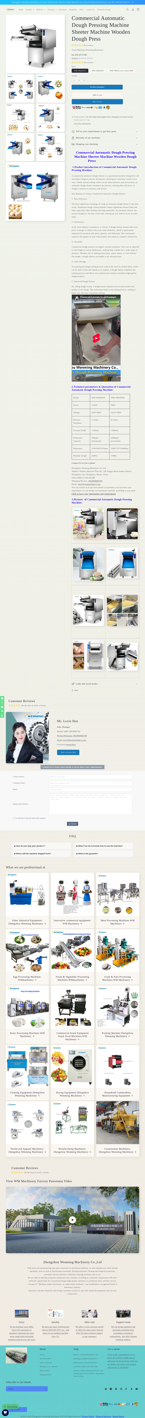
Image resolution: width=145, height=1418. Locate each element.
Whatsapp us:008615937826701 (85, 1358)
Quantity (74, 76)
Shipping (75, 58)
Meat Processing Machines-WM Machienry (118, 922)
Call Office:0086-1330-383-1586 (86, 1366)
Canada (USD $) (14, 1409)
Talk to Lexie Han (68, 752)
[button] (30, 9)
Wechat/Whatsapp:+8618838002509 (72, 736)
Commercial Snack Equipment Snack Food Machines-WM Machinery (72, 1036)
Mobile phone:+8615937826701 (85, 1363)
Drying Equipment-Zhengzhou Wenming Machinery (72, 1094)
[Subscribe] (45, 1389)
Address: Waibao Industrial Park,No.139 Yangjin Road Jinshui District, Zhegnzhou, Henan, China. (89, 1373)
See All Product (45, 1358)
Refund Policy (45, 1370)
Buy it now (97, 102)
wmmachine (71, 744)
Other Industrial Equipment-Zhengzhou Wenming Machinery (25, 922)
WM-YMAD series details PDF (121, 71)
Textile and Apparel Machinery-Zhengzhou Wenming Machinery (26, 1150)
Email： (16, 789)
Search (42, 1354)
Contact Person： (19, 777)
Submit (73, 824)
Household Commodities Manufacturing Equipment (116, 1094)
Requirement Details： (21, 804)
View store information (82, 123)
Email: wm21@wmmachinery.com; (71, 740)
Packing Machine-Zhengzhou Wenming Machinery (117, 1035)
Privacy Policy (88, 1416)
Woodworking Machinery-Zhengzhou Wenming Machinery (70, 1150)
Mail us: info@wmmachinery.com (86, 1354)
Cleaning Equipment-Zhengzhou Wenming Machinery (27, 1094)
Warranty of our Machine (49, 1366)
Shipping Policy (45, 1374)
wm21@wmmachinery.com (89, 484)
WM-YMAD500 (98, 71)
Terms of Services (103, 1416)
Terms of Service (46, 1363)
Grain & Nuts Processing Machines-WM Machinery (116, 978)
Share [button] (76, 690)
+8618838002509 (95, 481)
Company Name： (20, 783)
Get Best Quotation (97, 87)
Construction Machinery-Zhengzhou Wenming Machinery (116, 1150)
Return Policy (118, 1416)
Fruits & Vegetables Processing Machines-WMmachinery (72, 978)
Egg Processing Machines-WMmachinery (27, 978)
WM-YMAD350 (80, 71)
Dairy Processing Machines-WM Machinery (27, 1035)
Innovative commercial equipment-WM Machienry (72, 922)
